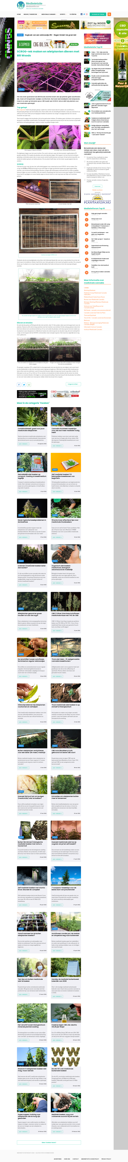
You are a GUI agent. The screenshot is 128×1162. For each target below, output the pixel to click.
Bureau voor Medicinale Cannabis (94, 299)
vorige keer (22, 109)
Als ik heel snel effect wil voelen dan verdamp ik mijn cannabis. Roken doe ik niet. (98, 163)
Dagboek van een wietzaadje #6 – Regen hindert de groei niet (50, 36)
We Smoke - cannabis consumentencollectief (97, 310)
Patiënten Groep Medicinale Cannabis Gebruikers (95, 293)
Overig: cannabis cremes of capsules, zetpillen (97, 180)
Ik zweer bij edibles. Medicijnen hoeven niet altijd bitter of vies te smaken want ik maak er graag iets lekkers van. (99, 175)
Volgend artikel (73, 384)
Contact (76, 1159)
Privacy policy (106, 1159)
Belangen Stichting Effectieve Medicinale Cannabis (96, 302)
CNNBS (86, 288)
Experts (62, 14)
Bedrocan (87, 320)
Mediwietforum (32, 6)
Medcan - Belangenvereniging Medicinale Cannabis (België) (96, 323)
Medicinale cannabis (48, 14)
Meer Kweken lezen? (49, 1143)
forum (98, 14)
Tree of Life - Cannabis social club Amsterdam (97, 318)
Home (19, 14)
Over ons (67, 1159)
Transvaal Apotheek (90, 315)
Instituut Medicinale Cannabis (93, 329)
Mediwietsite (34, 3)
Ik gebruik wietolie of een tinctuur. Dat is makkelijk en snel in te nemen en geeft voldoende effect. (99, 169)
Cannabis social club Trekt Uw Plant (94, 313)
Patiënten (73, 14)
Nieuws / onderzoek (30, 14)
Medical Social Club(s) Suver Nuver (94, 297)
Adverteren (57, 1159)
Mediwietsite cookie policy (90, 1159)
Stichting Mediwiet (89, 290)
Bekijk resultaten (97, 190)
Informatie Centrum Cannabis (93, 327)
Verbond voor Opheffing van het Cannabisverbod (93, 306)
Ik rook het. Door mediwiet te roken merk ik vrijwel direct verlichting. (97, 157)
